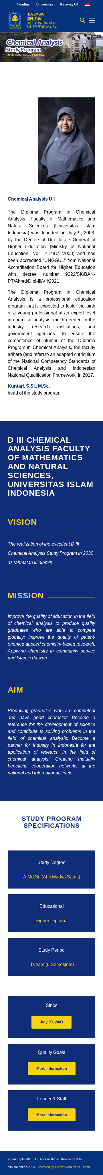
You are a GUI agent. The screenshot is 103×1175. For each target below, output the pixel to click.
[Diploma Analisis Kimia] (43, 20)
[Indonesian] (87, 4)
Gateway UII (69, 4)
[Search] (79, 20)
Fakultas (23, 4)
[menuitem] (23, 4)
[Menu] (92, 20)
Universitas (44, 4)
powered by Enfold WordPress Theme (64, 1167)
